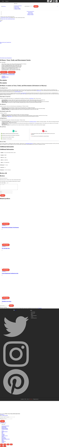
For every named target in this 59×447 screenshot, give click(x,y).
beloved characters (17, 91)
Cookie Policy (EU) (5, 435)
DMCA (32, 314)
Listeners (13, 73)
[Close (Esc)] (11, 444)
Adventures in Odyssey (33, 121)
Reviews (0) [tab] (3, 173)
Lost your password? (3, 422)
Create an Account (5, 415)
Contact (32, 316)
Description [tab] (3, 80)
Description (3, 76)
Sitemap (3, 440)
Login (2, 421)
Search (36, 6)
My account (3, 437)
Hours (11, 73)
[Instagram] (54, 1)
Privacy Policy (4, 438)
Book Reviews (4, 426)
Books (3, 1)
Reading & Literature (5, 429)
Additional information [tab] (7, 146)
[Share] (7, 444)
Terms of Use (33, 313)
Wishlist (3, 442)
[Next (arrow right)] (4, 446)
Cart (2, 433)
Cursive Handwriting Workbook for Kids (10, 273)
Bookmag (30, 399)
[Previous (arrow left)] (1, 446)
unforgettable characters (29, 143)
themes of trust (39, 90)
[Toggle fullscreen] (4, 444)
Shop (3, 17)
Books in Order (4, 427)
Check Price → (4, 72)
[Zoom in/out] (1, 444)
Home (1, 17)
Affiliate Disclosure (34, 315)
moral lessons (31, 98)
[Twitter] (51, 1)
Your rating (2, 182)
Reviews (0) (3, 77)
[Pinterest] (56, 1)
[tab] (30, 76)
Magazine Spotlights (5, 428)
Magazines (6, 1)
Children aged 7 (9, 116)
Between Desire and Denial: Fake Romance (10, 227)
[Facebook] (48, 1)
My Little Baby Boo (6, 248)
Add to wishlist (11, 72)
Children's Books (8, 17)
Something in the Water (6, 301)
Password (1, 418)
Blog (2, 432)
